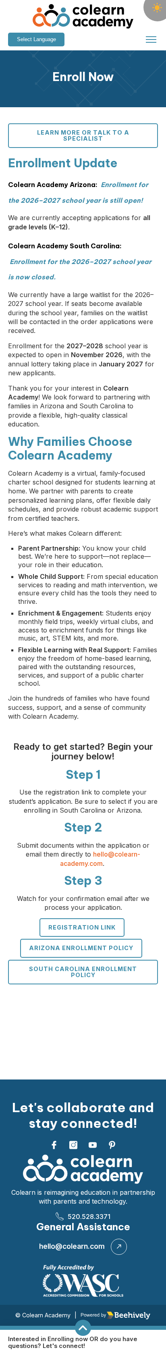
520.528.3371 (89, 1217)
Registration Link (82, 927)
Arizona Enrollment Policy (81, 947)
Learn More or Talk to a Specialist (83, 135)
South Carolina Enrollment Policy (83, 971)
